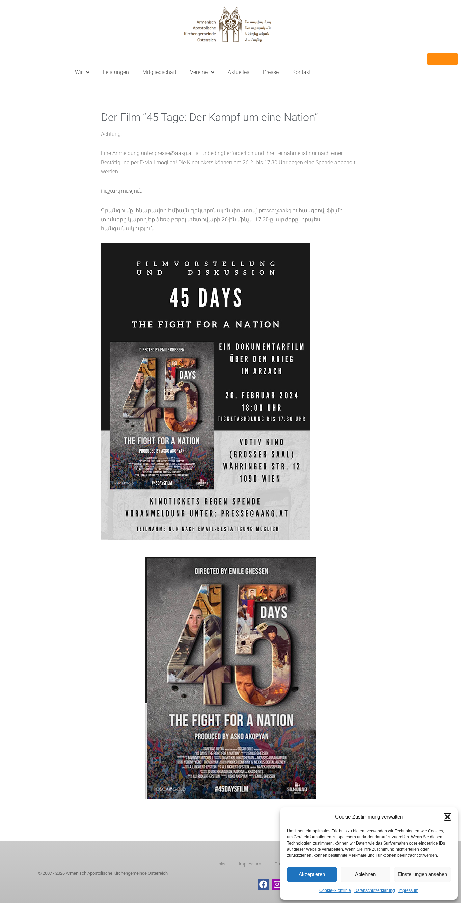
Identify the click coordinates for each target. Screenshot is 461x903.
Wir (79, 72)
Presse (271, 72)
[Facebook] (263, 884)
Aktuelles (238, 72)
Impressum (408, 890)
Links (220, 864)
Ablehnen (365, 874)
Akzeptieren (312, 874)
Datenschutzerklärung (374, 890)
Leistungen (116, 72)
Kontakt (301, 72)
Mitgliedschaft (159, 72)
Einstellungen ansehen (422, 874)
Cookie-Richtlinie (335, 890)
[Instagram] (277, 884)
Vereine (199, 72)
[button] (447, 816)
